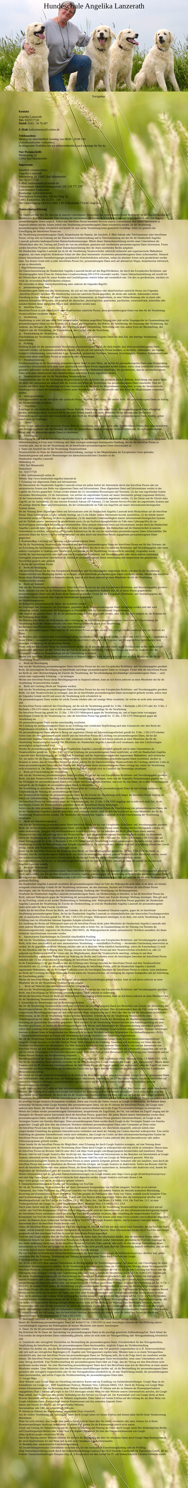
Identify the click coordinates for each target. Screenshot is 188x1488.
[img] (94, 46)
